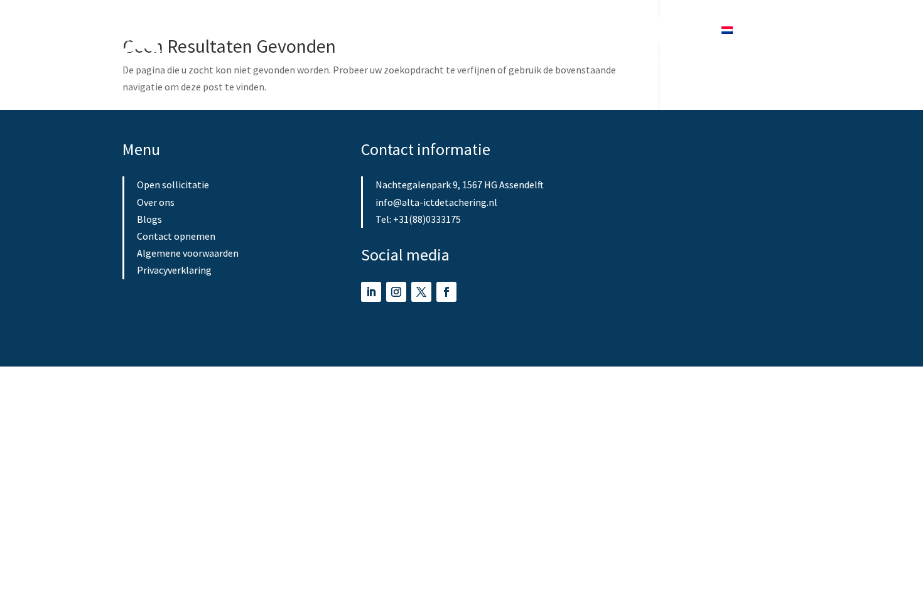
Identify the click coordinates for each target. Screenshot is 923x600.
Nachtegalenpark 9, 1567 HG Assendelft (459, 184)
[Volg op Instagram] (396, 292)
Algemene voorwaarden (188, 253)
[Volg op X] (421, 292)
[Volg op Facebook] (446, 292)
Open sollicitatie (455, 30)
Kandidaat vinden (362, 30)
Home (292, 30)
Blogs (575, 30)
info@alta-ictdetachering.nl (436, 202)
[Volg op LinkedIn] (371, 292)
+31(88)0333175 (427, 219)
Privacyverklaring (174, 270)
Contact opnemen (176, 236)
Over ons (527, 30)
